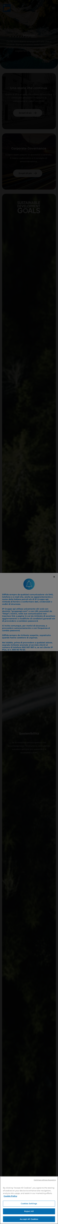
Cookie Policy (10, 1196)
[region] (29, 1200)
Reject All (29, 1211)
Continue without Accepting (45, 1180)
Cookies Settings (29, 1203)
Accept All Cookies (29, 1219)
